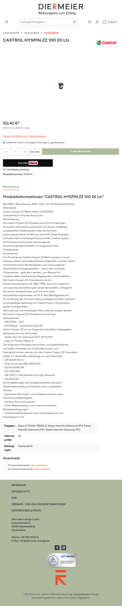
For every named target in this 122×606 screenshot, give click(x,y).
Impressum (18, 485)
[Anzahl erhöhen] (25, 151)
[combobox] (44, 22)
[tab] (11, 187)
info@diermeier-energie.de (34, 541)
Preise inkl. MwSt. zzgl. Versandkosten (24, 136)
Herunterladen (38, 465)
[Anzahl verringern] (6, 151)
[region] (61, 86)
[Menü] (6, 22)
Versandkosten (82, 594)
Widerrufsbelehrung (26, 511)
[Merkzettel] (89, 22)
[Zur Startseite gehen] (61, 9)
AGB (14, 498)
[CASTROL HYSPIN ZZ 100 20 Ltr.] (61, 86)
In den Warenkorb (80, 151)
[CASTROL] (106, 42)
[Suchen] (74, 22)
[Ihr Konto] (97, 22)
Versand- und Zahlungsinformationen (38, 504)
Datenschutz (20, 492)
